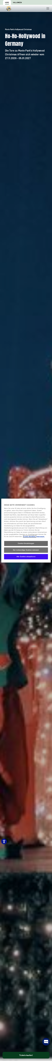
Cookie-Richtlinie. (29, 536)
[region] (26, 530)
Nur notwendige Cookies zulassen (26, 550)
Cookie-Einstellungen (26, 543)
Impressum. (40, 536)
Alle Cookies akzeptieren (26, 556)
